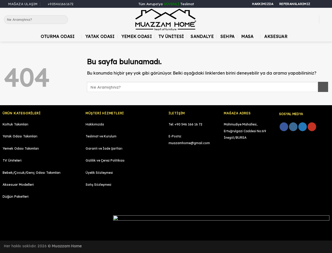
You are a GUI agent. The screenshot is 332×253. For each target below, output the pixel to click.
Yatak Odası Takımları (20, 136)
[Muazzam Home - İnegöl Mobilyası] (166, 20)
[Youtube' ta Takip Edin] (312, 126)
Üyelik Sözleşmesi (99, 173)
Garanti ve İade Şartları (104, 148)
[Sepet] (325, 19)
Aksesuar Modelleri (18, 184)
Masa (247, 36)
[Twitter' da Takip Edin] (302, 126)
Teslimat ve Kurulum (101, 136)
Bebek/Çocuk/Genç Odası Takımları (31, 172)
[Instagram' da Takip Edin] (320, 4)
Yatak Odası (100, 36)
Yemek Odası (136, 36)
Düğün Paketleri (16, 196)
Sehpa (227, 36)
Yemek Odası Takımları (21, 148)
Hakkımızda (95, 124)
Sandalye (202, 36)
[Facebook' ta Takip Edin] (315, 4)
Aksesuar (275, 36)
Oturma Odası (58, 36)
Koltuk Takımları (15, 124)
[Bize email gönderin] (325, 4)
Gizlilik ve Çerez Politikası (105, 160)
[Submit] (63, 19)
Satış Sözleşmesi (98, 185)
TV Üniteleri (12, 160)
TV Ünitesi (171, 36)
